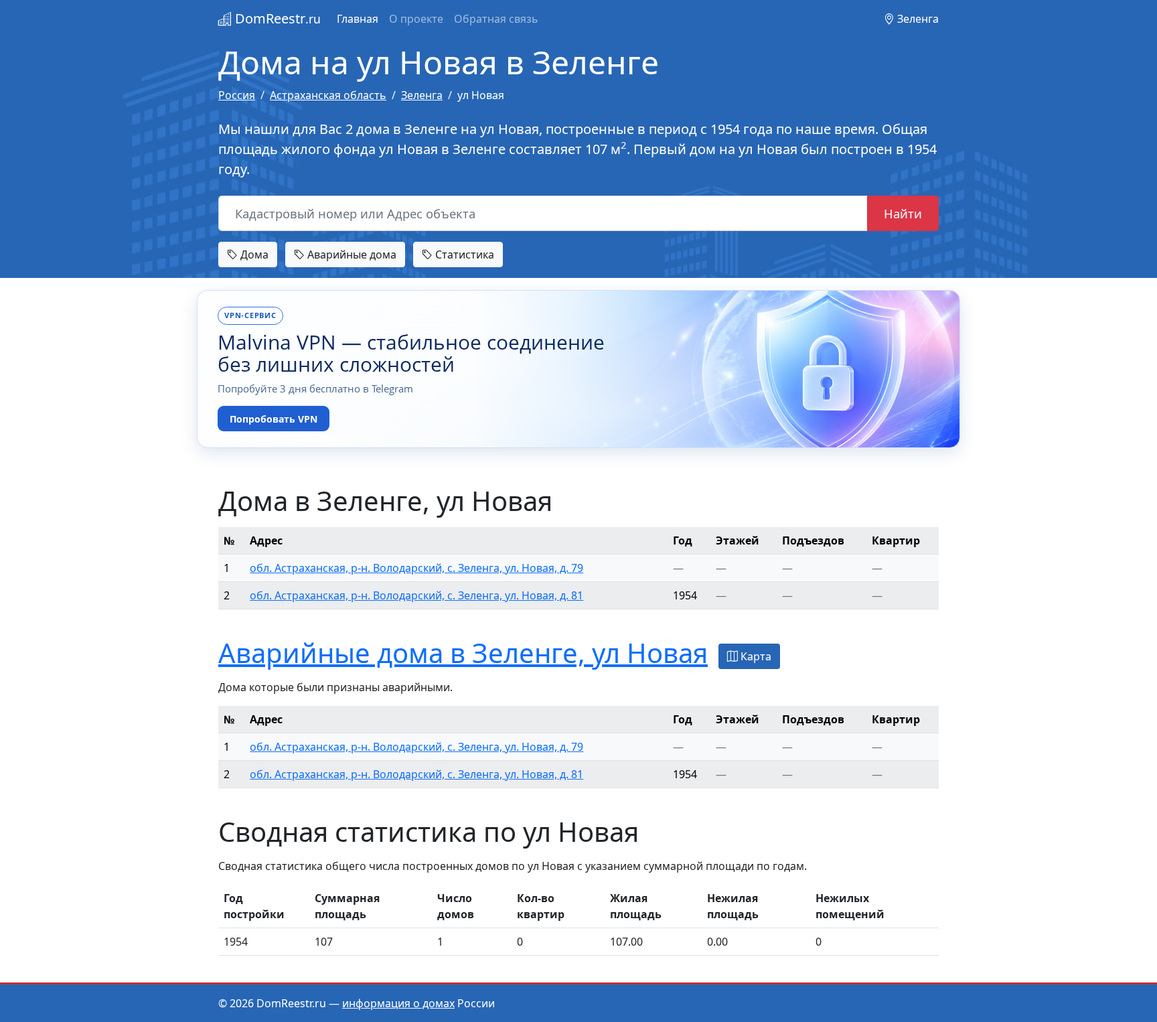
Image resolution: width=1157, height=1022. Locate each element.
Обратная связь (496, 18)
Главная (357, 18)
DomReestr (276, 18)
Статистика (463, 254)
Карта (754, 656)
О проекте (416, 18)
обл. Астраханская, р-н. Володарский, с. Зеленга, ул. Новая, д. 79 (416, 568)
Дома (253, 254)
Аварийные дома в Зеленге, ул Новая (463, 652)
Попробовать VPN (273, 419)
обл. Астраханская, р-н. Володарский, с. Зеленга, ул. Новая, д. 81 (416, 595)
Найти (903, 213)
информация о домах (398, 1003)
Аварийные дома (350, 254)
